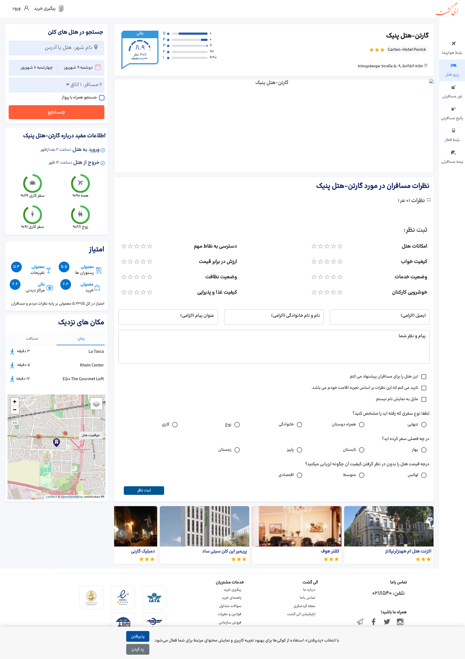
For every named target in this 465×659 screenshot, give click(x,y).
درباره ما (309, 590)
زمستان (224, 450)
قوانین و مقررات (229, 614)
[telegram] (360, 622)
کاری (165, 424)
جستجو (56, 112)
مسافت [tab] (32, 338)
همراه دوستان (344, 424)
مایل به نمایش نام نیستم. (396, 399)
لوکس (413, 475)
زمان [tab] (81, 338)
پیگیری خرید (232, 590)
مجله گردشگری (304, 606)
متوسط (349, 475)
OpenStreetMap (72, 497)
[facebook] (373, 622)
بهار (415, 450)
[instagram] (400, 622)
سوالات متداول (230, 606)
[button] (65, 433)
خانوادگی (286, 424)
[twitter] (387, 622)
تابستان (349, 450)
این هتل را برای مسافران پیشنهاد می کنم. (383, 376)
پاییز (290, 450)
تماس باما (307, 598)
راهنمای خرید (231, 598)
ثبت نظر (144, 490)
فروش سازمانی (230, 622)
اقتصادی (286, 475)
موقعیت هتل (91, 435)
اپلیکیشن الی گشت (301, 614)
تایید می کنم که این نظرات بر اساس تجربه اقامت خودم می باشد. (364, 388)
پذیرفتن (138, 636)
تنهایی (412, 424)
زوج (228, 424)
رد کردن (137, 649)
